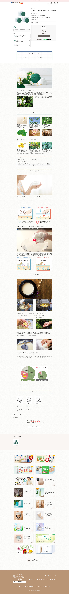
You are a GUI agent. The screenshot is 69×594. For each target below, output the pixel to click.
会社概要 (20, 586)
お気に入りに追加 (40, 39)
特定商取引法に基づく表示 (31, 586)
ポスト (49, 39)
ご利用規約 (24, 586)
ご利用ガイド (32, 579)
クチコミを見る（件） (36, 13)
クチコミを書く (34, 426)
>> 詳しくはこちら (15, 30)
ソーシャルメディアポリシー (46, 586)
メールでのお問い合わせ (19, 581)
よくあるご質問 (53, 579)
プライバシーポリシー (38, 586)
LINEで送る (45, 39)
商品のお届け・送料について (43, 579)
